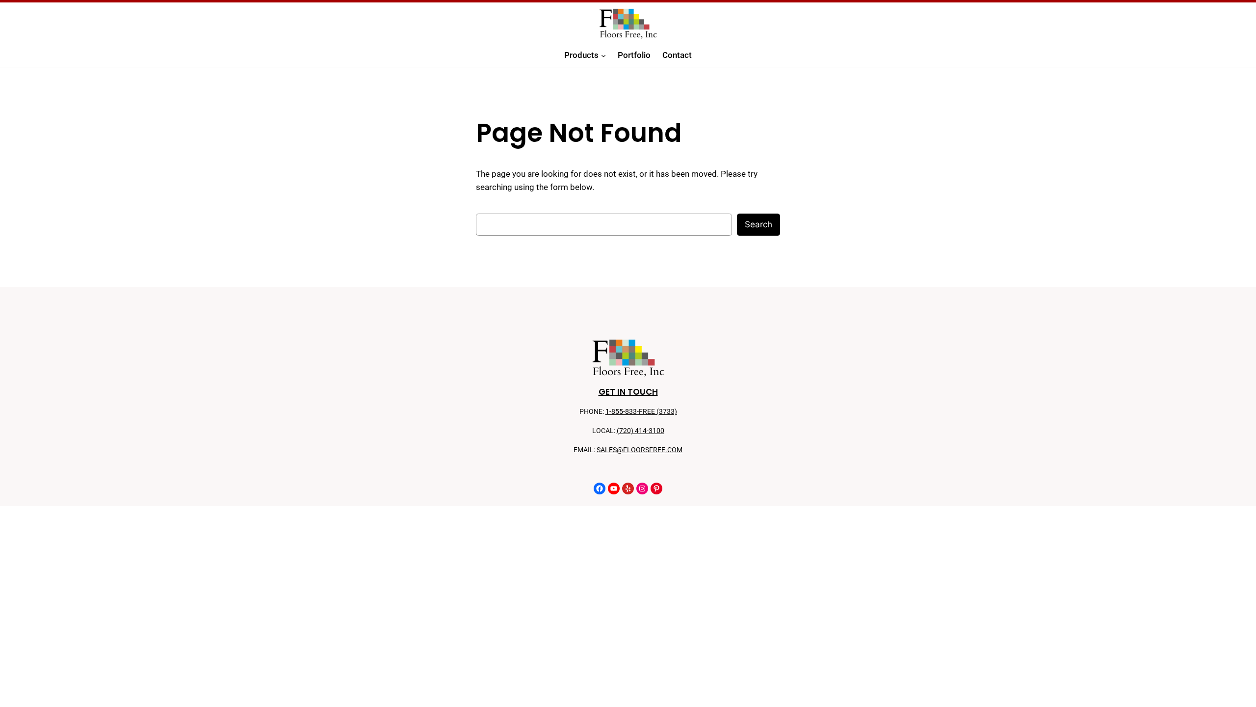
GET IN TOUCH (628, 392)
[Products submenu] (603, 55)
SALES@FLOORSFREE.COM (639, 450)
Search (758, 224)
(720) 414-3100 (640, 431)
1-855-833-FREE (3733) (641, 412)
